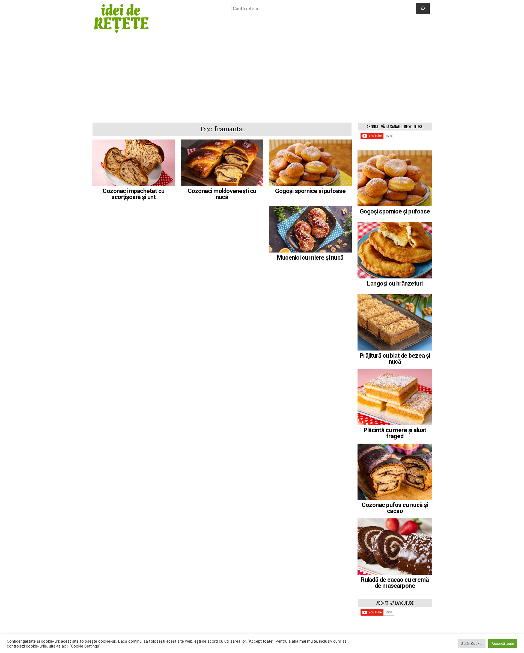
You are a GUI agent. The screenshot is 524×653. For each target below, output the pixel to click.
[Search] (423, 8)
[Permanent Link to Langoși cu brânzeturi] (395, 250)
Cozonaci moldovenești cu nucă (222, 194)
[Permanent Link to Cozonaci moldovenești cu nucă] (222, 162)
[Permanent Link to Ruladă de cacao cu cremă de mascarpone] (395, 546)
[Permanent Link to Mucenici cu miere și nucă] (310, 229)
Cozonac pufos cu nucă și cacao (395, 507)
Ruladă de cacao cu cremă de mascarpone (395, 582)
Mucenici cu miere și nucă (310, 257)
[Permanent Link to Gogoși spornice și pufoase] (310, 162)
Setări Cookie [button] (471, 644)
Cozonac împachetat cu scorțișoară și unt (134, 194)
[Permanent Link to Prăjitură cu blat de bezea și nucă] (395, 322)
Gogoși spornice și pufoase (310, 191)
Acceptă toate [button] (503, 644)
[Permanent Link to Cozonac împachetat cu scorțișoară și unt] (133, 162)
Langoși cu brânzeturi (395, 283)
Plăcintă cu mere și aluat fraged (395, 433)
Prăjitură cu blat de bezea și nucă (395, 358)
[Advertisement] (262, 78)
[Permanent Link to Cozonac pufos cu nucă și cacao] (395, 472)
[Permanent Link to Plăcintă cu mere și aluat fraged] (395, 397)
